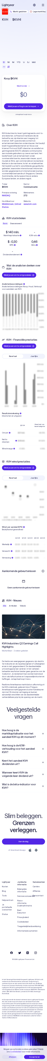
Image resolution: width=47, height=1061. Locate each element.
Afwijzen (12, 1057)
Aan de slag (23, 841)
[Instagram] (35, 952)
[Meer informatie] (43, 571)
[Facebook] (11, 952)
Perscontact (38, 896)
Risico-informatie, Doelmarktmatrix (23, 903)
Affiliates (36, 891)
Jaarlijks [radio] (34, 356)
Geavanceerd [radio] (16, 223)
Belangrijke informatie (22, 890)
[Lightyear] (8, 5)
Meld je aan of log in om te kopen (22, 106)
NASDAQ (6, 195)
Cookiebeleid (22, 922)
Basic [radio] (5, 223)
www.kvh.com (30, 204)
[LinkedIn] (27, 952)
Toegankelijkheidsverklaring (23, 926)
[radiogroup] (19, 62)
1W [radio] (8, 62)
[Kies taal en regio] (34, 5)
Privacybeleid (23, 917)
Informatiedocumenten (23, 931)
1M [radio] (13, 62)
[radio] (4, 67)
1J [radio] (24, 62)
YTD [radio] (19, 62)
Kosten (5, 886)
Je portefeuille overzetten (7, 907)
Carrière (36, 886)
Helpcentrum (7, 900)
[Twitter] (19, 952)
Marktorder (22, 86)
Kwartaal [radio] (13, 356)
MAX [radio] (34, 62)
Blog (4, 891)
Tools (4, 896)
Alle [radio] (4, 606)
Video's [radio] (23, 606)
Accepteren (34, 1057)
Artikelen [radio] (13, 606)
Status (5, 914)
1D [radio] (4, 62)
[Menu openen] (43, 5)
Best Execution (21, 911)
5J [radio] (28, 62)
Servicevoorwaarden (23, 896)
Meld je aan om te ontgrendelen (17, 275)
